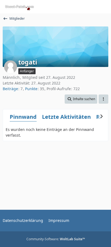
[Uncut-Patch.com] (20, 6)
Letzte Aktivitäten (66, 116)
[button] (81, 99)
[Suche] (77, 6)
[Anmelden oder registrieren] (90, 6)
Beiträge (10, 88)
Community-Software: (55, 239)
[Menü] (104, 6)
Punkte (31, 88)
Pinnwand (23, 116)
